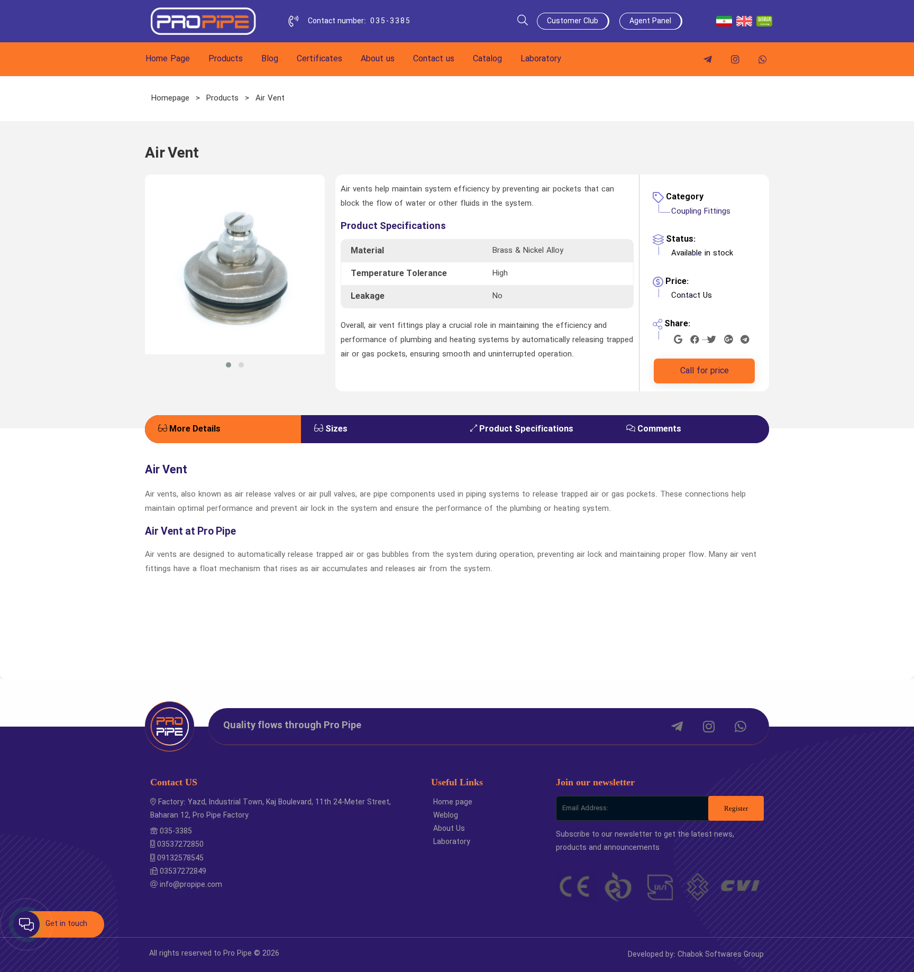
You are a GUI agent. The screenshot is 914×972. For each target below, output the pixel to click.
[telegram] (707, 59)
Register (736, 808)
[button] (228, 365)
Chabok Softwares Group (721, 954)
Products (222, 98)
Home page (452, 802)
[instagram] (735, 59)
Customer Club (572, 21)
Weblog (445, 815)
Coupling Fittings (700, 211)
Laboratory (451, 842)
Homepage (170, 98)
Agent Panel (650, 21)
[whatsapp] (762, 59)
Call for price (704, 371)
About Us (449, 829)
